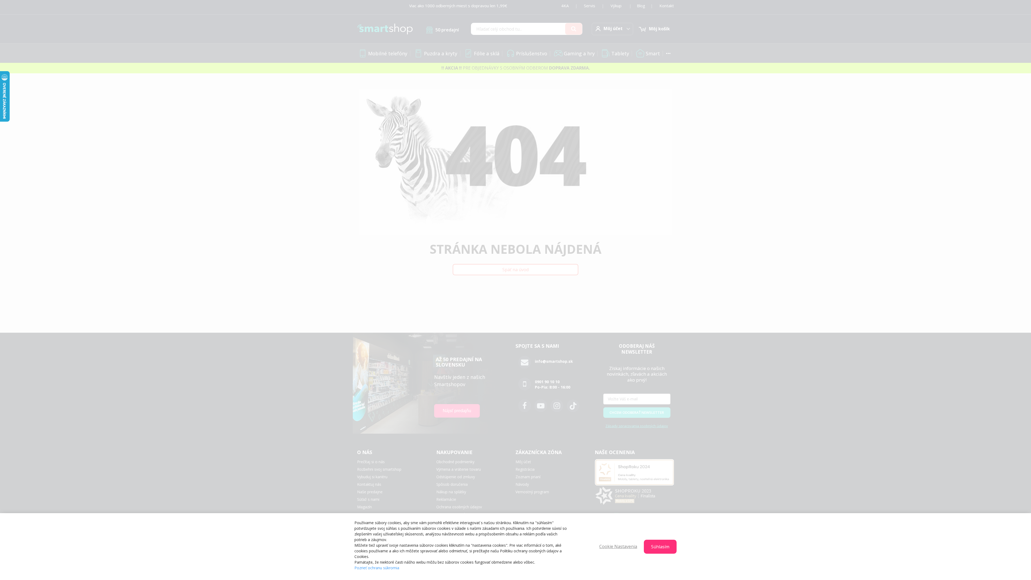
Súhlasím (660, 547)
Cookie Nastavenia (618, 546)
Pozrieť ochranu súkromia (376, 567)
